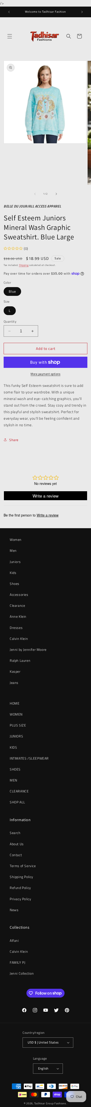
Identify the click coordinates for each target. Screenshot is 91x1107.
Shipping (24, 265)
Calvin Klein (19, 638)
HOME (14, 703)
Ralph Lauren (20, 660)
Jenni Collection (22, 973)
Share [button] (13, 439)
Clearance (17, 605)
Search (15, 832)
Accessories (19, 594)
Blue (12, 291)
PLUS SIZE (18, 725)
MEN (13, 780)
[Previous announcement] (9, 12)
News (14, 909)
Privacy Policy (20, 898)
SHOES (15, 769)
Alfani (14, 940)
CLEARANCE (19, 791)
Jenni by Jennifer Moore (28, 649)
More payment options (45, 374)
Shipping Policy (21, 876)
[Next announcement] (82, 12)
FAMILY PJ (17, 962)
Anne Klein (18, 616)
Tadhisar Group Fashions (50, 1103)
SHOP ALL (17, 802)
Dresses (16, 627)
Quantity (10, 321)
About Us (17, 843)
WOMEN (16, 714)
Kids (13, 572)
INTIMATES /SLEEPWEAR (29, 758)
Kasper (15, 671)
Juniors (15, 561)
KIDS (13, 747)
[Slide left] (35, 194)
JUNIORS (16, 736)
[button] (9, 36)
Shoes (14, 583)
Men (13, 550)
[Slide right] (56, 194)
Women (16, 539)
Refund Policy (20, 887)
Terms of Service (23, 865)
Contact (16, 854)
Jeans (14, 682)
